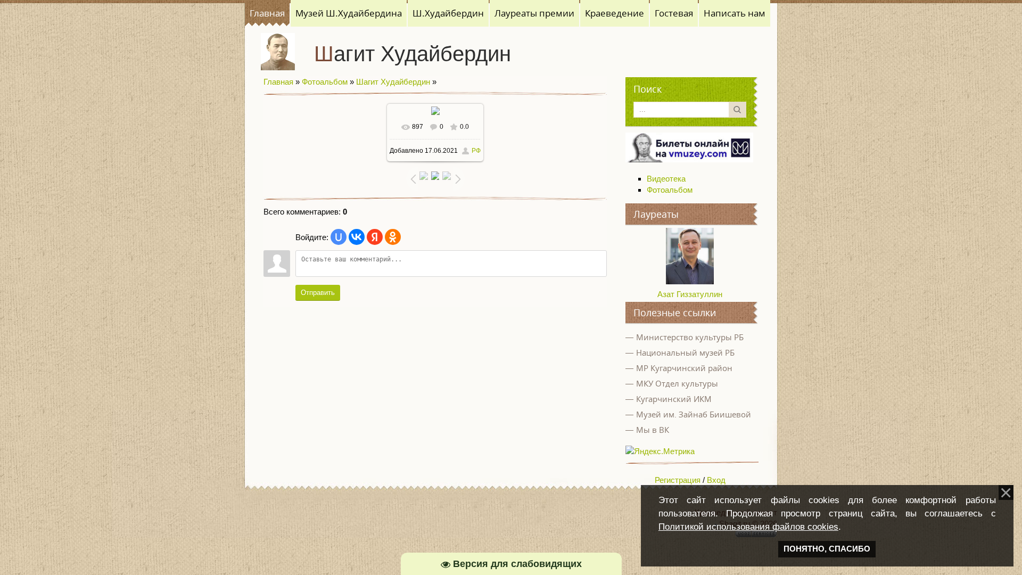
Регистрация (677, 479)
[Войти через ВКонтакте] (357, 237)
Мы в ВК (652, 429)
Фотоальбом (325, 81)
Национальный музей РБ (685, 352)
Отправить (318, 293)
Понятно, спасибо (827, 549)
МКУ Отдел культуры (677, 383)
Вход (716, 479)
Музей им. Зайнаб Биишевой (693, 414)
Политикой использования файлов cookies (748, 526)
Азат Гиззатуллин (689, 294)
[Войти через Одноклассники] (393, 237)
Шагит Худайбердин (412, 53)
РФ (476, 150)
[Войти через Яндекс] (375, 237)
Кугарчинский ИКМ (674, 398)
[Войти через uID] (339, 237)
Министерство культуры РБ (690, 337)
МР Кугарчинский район (684, 368)
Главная (278, 81)
